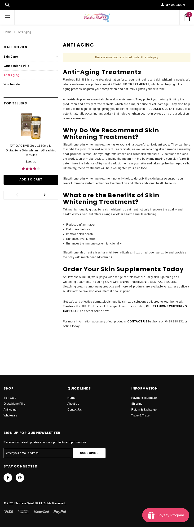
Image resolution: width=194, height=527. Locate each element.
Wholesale (12, 84)
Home (8, 32)
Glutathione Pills (16, 66)
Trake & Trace (140, 415)
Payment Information (144, 397)
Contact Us (74, 409)
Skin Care (11, 57)
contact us (137, 321)
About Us (73, 403)
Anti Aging (24, 32)
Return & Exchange (144, 409)
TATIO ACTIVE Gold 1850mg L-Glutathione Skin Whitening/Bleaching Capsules (31, 150)
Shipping (136, 403)
